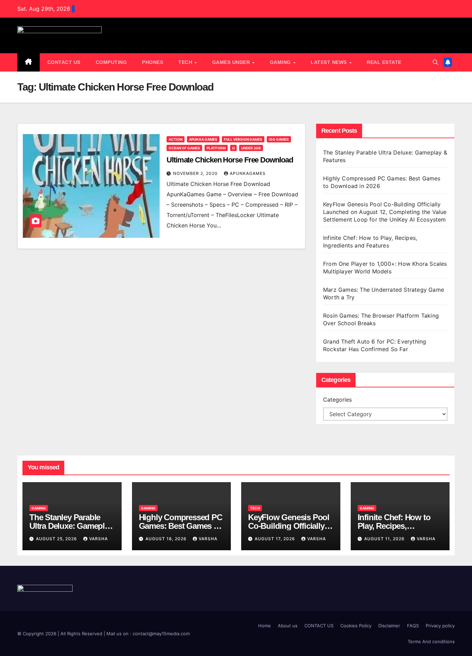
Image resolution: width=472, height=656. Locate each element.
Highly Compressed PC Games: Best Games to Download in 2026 (180, 526)
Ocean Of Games (184, 148)
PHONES (152, 62)
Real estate (384, 62)
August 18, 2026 (166, 538)
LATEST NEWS (329, 62)
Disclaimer (389, 625)
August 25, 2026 (57, 538)
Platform (216, 148)
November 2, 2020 (196, 173)
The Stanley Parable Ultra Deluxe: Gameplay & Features (71, 526)
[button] (435, 62)
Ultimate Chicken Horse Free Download (230, 160)
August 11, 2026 (385, 538)
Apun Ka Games (203, 139)
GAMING (281, 62)
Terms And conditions (431, 641)
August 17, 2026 (275, 538)
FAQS (413, 625)
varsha (98, 538)
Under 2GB (251, 148)
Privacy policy (440, 625)
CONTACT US (64, 62)
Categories (337, 399)
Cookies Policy (355, 625)
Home (264, 625)
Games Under (232, 62)
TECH (186, 62)
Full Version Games (243, 139)
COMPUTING (111, 62)
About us (288, 625)
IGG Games (279, 139)
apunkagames (248, 173)
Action (175, 139)
